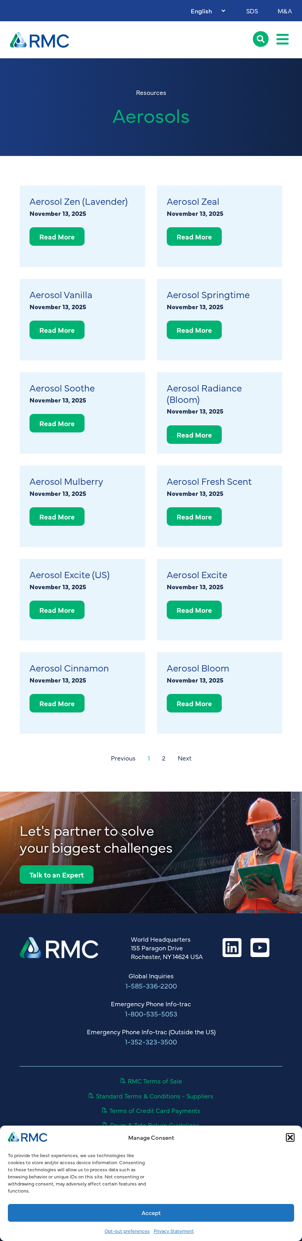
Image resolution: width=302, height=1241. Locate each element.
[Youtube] (259, 947)
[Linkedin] (232, 947)
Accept (151, 1212)
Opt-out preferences (127, 1231)
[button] (290, 1137)
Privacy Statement (174, 1231)
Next (185, 757)
